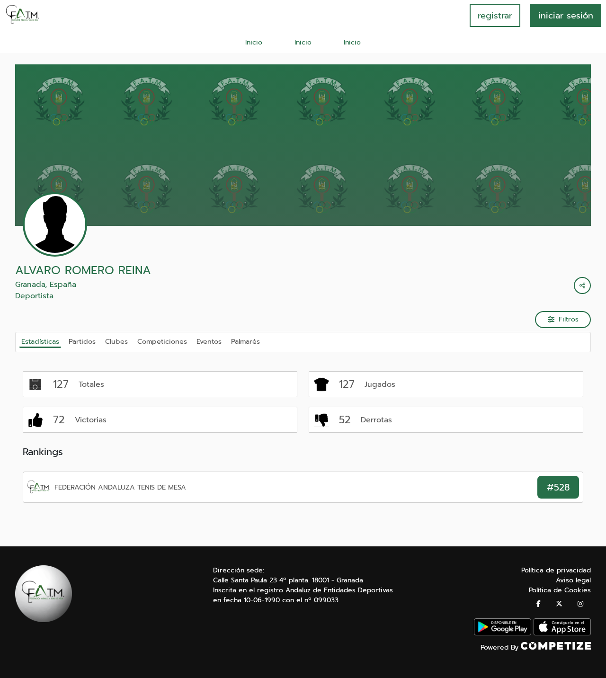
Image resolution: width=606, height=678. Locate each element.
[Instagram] (580, 604)
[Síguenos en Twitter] (559, 604)
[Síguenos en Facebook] (538, 604)
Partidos (82, 341)
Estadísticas (40, 341)
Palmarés (245, 341)
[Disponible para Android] (502, 633)
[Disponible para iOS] (562, 633)
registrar (495, 15)
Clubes (116, 341)
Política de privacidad (556, 570)
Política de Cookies (560, 590)
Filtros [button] (569, 319)
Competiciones (162, 341)
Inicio (253, 42)
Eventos (209, 341)
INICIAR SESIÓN (565, 15)
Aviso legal (573, 580)
